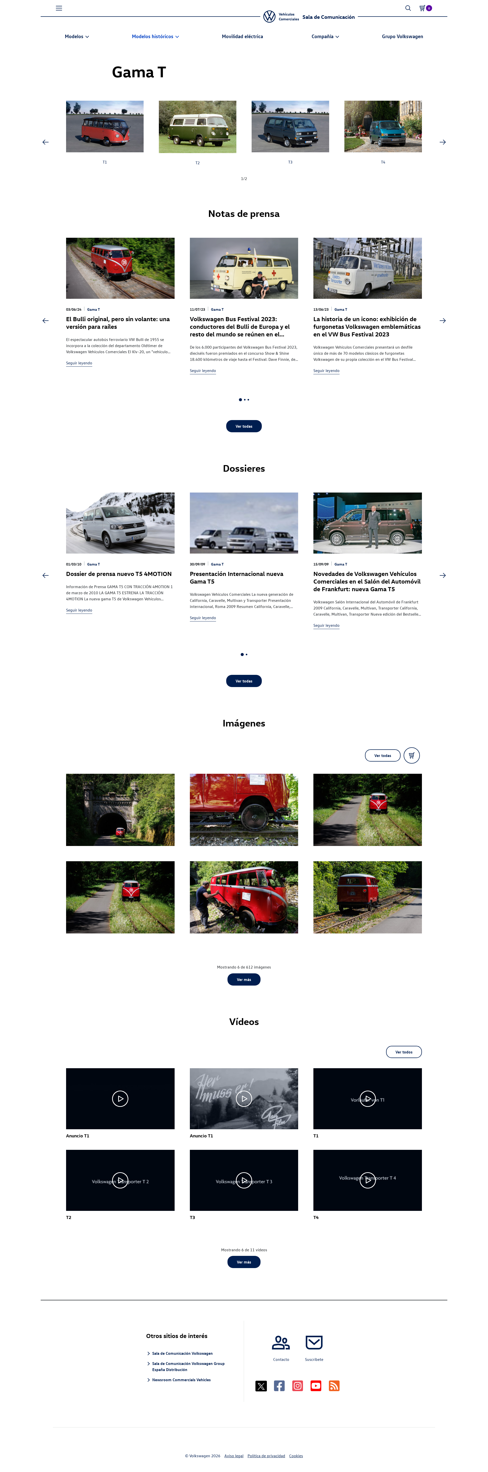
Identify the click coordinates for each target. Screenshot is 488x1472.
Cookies (296, 1455)
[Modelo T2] (197, 128)
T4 (383, 162)
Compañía (322, 36)
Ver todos (404, 1051)
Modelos (74, 36)
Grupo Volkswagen (402, 36)
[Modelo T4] (383, 127)
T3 (290, 162)
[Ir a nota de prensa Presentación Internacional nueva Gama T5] (244, 523)
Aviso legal (233, 1455)
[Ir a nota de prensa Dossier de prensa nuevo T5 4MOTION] (120, 523)
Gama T (93, 309)
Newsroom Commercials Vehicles (181, 1379)
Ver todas (244, 426)
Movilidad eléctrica (242, 36)
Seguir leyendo (79, 362)
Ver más (244, 979)
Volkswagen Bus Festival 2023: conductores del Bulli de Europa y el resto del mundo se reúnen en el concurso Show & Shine (240, 330)
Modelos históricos (152, 36)
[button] (59, 8)
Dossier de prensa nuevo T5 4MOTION (119, 573)
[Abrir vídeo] (120, 1098)
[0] (422, 8)
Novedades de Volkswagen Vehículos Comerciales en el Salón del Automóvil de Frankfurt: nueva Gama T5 (367, 581)
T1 (105, 162)
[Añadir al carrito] (412, 755)
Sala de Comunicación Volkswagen (182, 1353)
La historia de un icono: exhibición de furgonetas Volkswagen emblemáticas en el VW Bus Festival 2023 (367, 326)
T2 (197, 162)
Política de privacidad (266, 1455)
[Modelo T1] (105, 127)
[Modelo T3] (290, 127)
